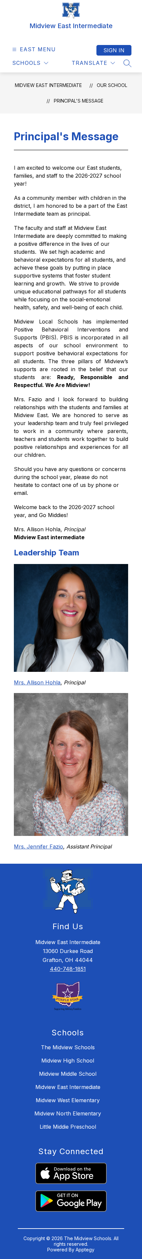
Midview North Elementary (67, 1113)
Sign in (113, 50)
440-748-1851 (68, 969)
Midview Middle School (67, 1073)
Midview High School (67, 1060)
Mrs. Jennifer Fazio (38, 846)
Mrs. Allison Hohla (37, 682)
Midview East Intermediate (48, 85)
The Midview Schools (68, 1047)
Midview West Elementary (68, 1100)
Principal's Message (78, 101)
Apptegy (85, 1249)
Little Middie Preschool (68, 1126)
